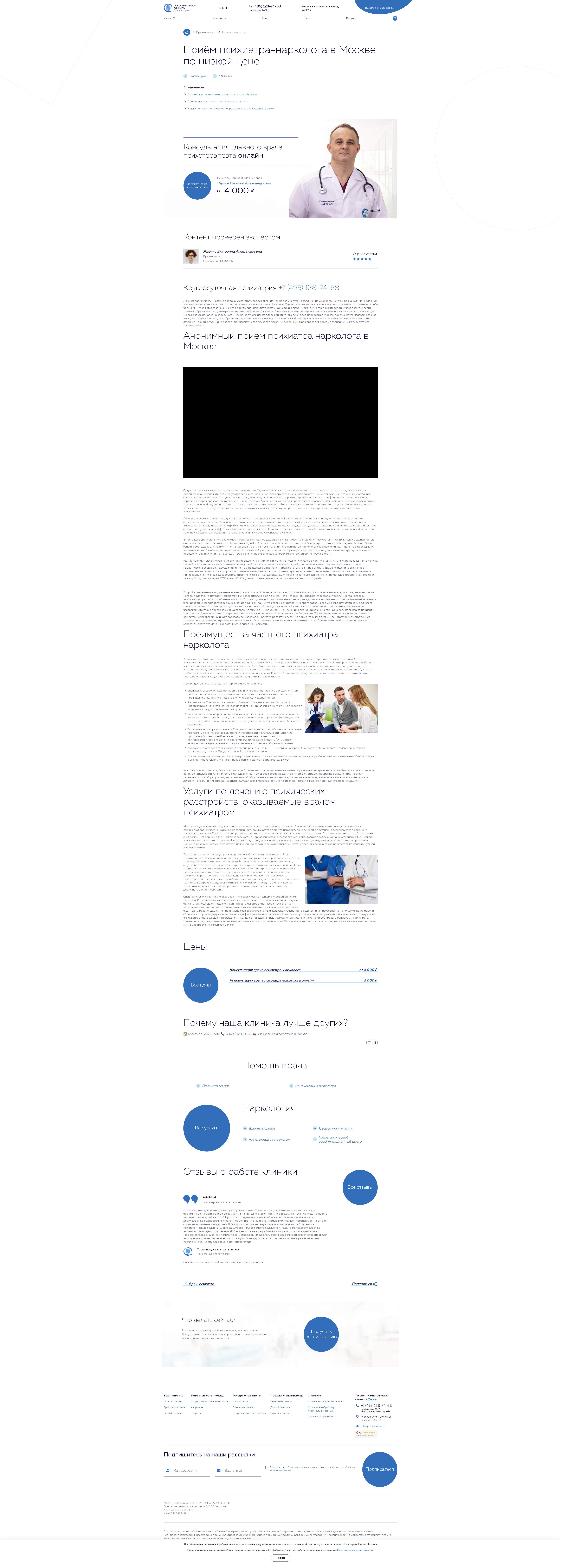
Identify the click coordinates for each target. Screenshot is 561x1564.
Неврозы (196, 1413)
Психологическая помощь (286, 1395)
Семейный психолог (281, 1401)
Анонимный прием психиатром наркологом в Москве (222, 94)
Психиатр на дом (173, 1401)
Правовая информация (321, 1417)
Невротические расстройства (249, 1413)
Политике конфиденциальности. (355, 1550)
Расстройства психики (247, 1395)
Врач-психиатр (206, 32)
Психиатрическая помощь (207, 1395)
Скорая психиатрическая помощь (209, 1401)
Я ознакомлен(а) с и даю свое (312, 1468)
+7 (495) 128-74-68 (309, 288)
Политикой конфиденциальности (304, 1467)
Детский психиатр (173, 1413)
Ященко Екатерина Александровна (232, 251)
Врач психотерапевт (175, 1407)
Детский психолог (280, 1407)
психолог (246, 617)
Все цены (201, 985)
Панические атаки (243, 1407)
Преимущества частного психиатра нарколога (217, 101)
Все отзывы (360, 1187)
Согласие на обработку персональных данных (321, 1409)
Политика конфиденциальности (325, 1401)
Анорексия (197, 1407)
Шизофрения (240, 1401)
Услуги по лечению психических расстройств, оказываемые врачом (231, 108)
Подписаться (380, 1469)
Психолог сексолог (281, 1413)
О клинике (314, 1395)
